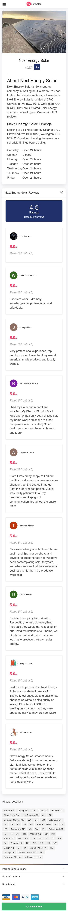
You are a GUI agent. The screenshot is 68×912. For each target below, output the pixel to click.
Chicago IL (23, 810)
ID (5, 833)
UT (19, 838)
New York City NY (12, 857)
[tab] (34, 193)
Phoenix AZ (35, 833)
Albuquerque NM (33, 857)
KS (11, 824)
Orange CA (9, 852)
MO (40, 838)
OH (48, 842)
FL (43, 829)
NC (30, 829)
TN (24, 833)
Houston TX (57, 810)
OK (17, 833)
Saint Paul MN (44, 824)
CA (33, 810)
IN (11, 833)
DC (27, 842)
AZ (50, 815)
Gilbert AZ (9, 847)
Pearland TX (16, 842)
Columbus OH (55, 819)
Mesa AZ (43, 810)
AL (43, 815)
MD (41, 852)
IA (25, 847)
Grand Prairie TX (38, 847)
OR (41, 842)
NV (34, 842)
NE (26, 838)
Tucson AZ (9, 838)
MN (53, 833)
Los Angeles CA (31, 815)
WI (5, 824)
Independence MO (27, 852)
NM (51, 847)
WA (37, 829)
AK (29, 819)
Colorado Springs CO (14, 819)
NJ (5, 842)
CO (43, 819)
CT (36, 819)
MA (33, 838)
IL (47, 838)
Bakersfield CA (56, 829)
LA (53, 838)
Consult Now (35, 906)
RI (55, 824)
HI (25, 824)
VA (59, 838)
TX (61, 824)
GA (31, 824)
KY (5, 829)
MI (19, 847)
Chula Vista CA (11, 815)
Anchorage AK (18, 829)
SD (46, 833)
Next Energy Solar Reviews (22, 192)
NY (55, 842)
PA (18, 824)
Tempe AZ (9, 810)
